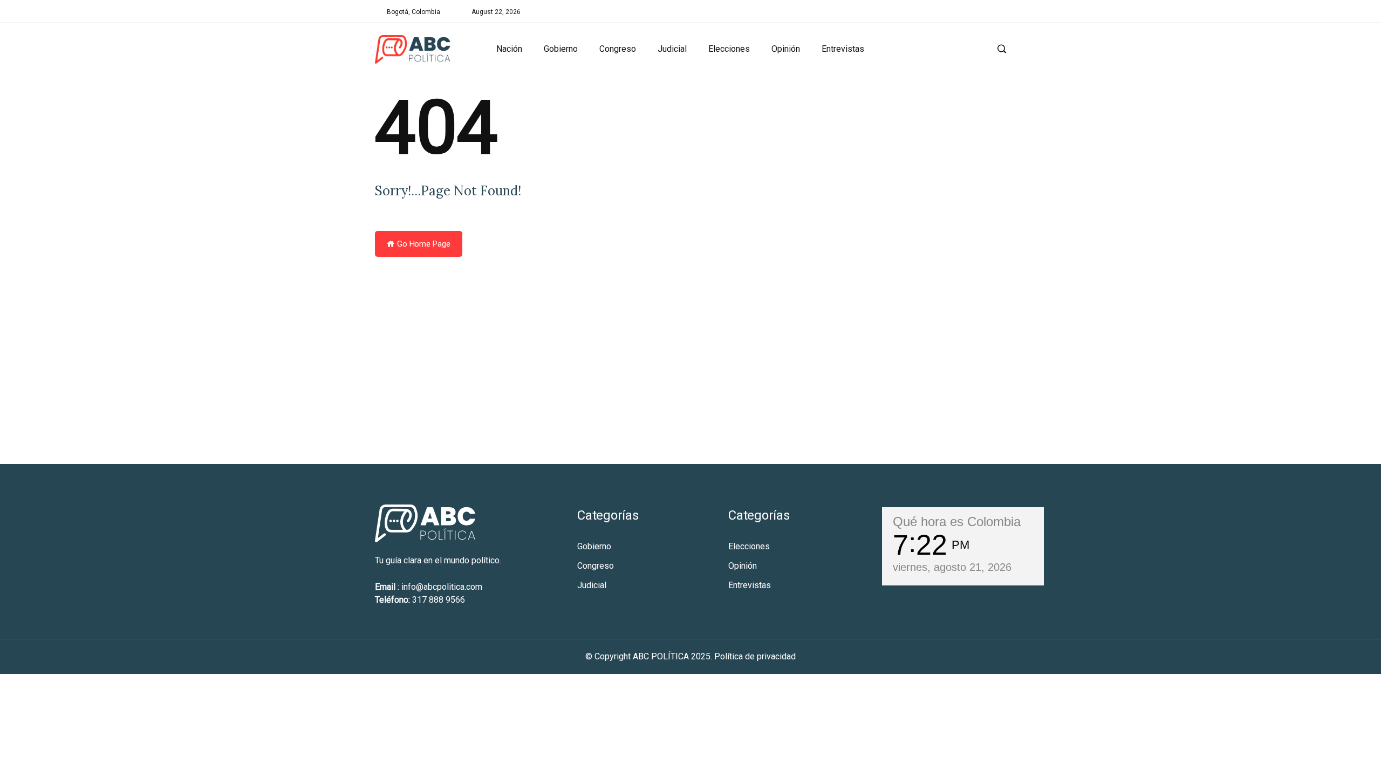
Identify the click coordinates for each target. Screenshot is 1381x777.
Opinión (785, 49)
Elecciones (729, 49)
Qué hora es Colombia (957, 521)
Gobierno (561, 49)
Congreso (617, 49)
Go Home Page (422, 244)
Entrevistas (843, 49)
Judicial (672, 49)
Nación (509, 49)
